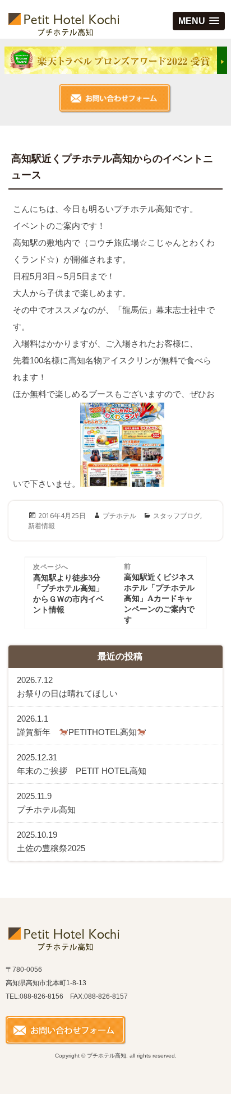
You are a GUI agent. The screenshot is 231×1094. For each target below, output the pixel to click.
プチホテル (119, 515)
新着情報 (41, 525)
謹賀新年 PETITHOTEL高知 (77, 725)
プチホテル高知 (46, 802)
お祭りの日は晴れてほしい (67, 686)
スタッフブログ (176, 515)
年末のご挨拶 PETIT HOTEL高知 (81, 764)
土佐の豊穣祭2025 (55, 841)
